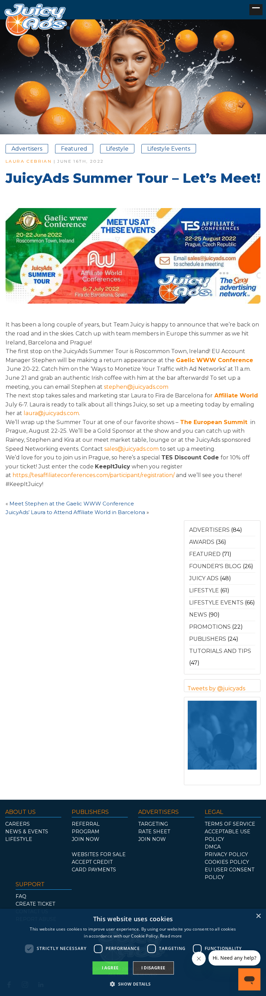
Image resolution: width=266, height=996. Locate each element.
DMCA (213, 847)
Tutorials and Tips (220, 651)
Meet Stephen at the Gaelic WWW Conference (71, 503)
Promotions (210, 626)
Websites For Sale (99, 854)
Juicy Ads (204, 578)
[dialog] (133, 952)
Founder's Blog (215, 566)
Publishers (207, 639)
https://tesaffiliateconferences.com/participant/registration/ (93, 475)
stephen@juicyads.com (137, 387)
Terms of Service (230, 824)
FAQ (21, 896)
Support (30, 884)
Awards (201, 542)
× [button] (258, 916)
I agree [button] (110, 968)
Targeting (153, 824)
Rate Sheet (154, 831)
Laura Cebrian (29, 161)
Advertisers (26, 148)
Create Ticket (35, 904)
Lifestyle (117, 148)
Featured (74, 148)
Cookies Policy (227, 862)
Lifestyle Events (168, 148)
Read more (171, 936)
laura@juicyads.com (51, 413)
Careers (17, 824)
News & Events (26, 831)
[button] (133, 984)
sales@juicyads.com (131, 449)
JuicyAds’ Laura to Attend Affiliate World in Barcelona (75, 512)
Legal (214, 812)
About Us (20, 812)
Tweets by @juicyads (216, 688)
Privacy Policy (226, 854)
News (198, 614)
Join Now (85, 839)
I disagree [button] (153, 968)
